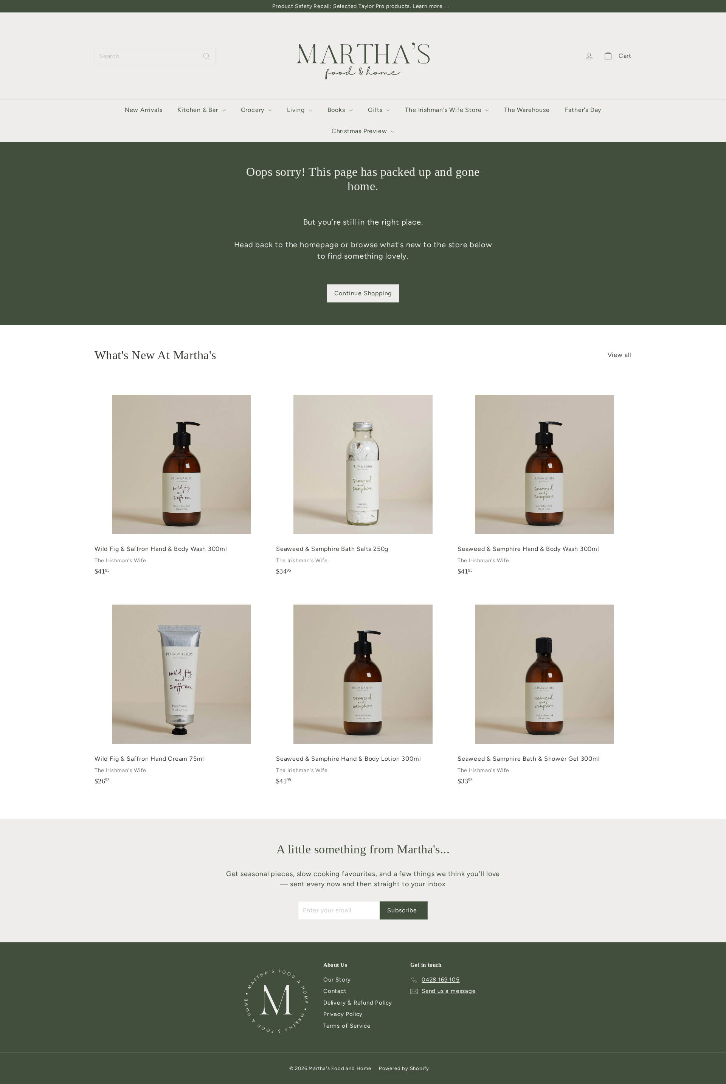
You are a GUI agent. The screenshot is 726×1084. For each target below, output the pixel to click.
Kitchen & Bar (198, 109)
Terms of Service (347, 1025)
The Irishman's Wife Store (444, 109)
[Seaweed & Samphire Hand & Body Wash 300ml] (544, 480)
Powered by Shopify (404, 1068)
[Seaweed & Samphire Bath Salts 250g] (363, 480)
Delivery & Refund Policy (357, 1002)
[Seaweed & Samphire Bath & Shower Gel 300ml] (544, 690)
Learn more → (431, 6)
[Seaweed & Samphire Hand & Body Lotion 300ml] (363, 690)
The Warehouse (526, 109)
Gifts (376, 109)
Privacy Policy (343, 1014)
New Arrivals (144, 109)
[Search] (206, 56)
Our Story (337, 979)
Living (297, 109)
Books (337, 109)
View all (619, 354)
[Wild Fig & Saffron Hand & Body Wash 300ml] (181, 480)
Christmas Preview (360, 131)
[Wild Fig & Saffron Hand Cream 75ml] (181, 690)
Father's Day (583, 109)
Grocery (253, 109)
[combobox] (155, 56)
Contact (335, 991)
